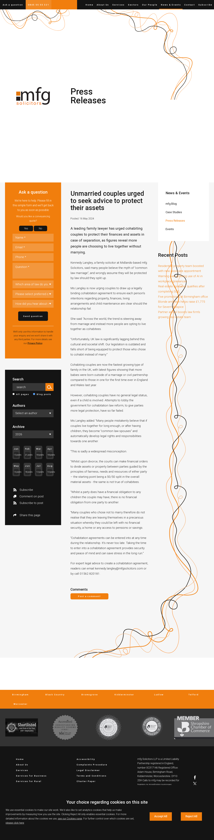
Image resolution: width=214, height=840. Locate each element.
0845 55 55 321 (38, 4)
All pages (22, 394)
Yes (26, 228)
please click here (15, 822)
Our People (149, 4)
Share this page (30, 515)
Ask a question (13, 4)
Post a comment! (89, 596)
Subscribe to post (31, 503)
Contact (189, 4)
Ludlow (159, 694)
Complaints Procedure (92, 764)
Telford (193, 694)
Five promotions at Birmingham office (183, 296)
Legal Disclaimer (88, 770)
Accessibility (86, 759)
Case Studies (174, 212)
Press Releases (175, 220)
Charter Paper (86, 781)
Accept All (160, 816)
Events (170, 229)
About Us (103, 4)
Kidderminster (124, 694)
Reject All (191, 816)
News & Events (171, 4)
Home (89, 4)
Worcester (20, 704)
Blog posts (44, 394)
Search (18, 379)
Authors (19, 406)
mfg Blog (171, 203)
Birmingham (20, 694)
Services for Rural (28, 781)
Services (118, 4)
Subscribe (205, 4)
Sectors (133, 4)
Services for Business (31, 775)
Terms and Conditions (91, 775)
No (40, 228)
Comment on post (32, 496)
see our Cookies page (70, 818)
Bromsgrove (89, 694)
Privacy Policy (35, 343)
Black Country (55, 694)
